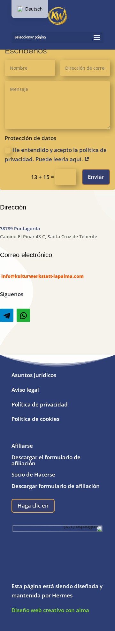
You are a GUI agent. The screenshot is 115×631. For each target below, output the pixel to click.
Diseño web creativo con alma (51, 610)
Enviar (96, 176)
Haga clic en (33, 505)
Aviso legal (25, 389)
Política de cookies (35, 418)
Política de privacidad (40, 404)
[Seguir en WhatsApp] (23, 315)
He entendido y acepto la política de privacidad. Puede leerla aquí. (56, 154)
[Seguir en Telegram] (6, 315)
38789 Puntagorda (20, 228)
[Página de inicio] (57, 16)
